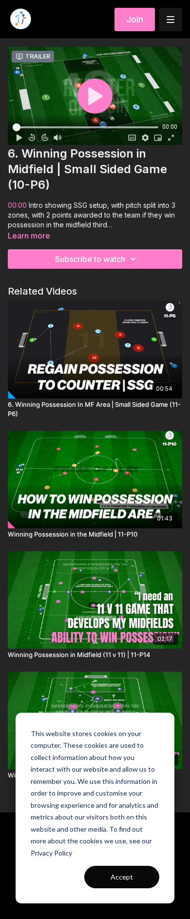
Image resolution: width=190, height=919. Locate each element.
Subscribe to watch (90, 259)
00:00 (17, 205)
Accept (122, 877)
